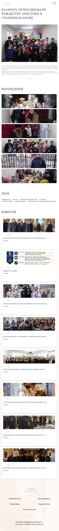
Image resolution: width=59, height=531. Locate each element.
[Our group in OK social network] (34, 516)
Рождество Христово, (29, 199)
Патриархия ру (15, 499)
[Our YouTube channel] (31, 516)
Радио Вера (15, 504)
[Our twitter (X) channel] (28, 516)
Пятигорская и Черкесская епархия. (42, 201)
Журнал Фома (44, 504)
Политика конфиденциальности (28, 522)
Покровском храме (21, 65)
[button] (29, 101)
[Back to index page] (7, 4)
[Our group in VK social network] (25, 516)
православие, (20, 201)
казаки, (15, 199)
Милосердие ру (44, 499)
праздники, (6, 199)
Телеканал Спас (29, 509)
